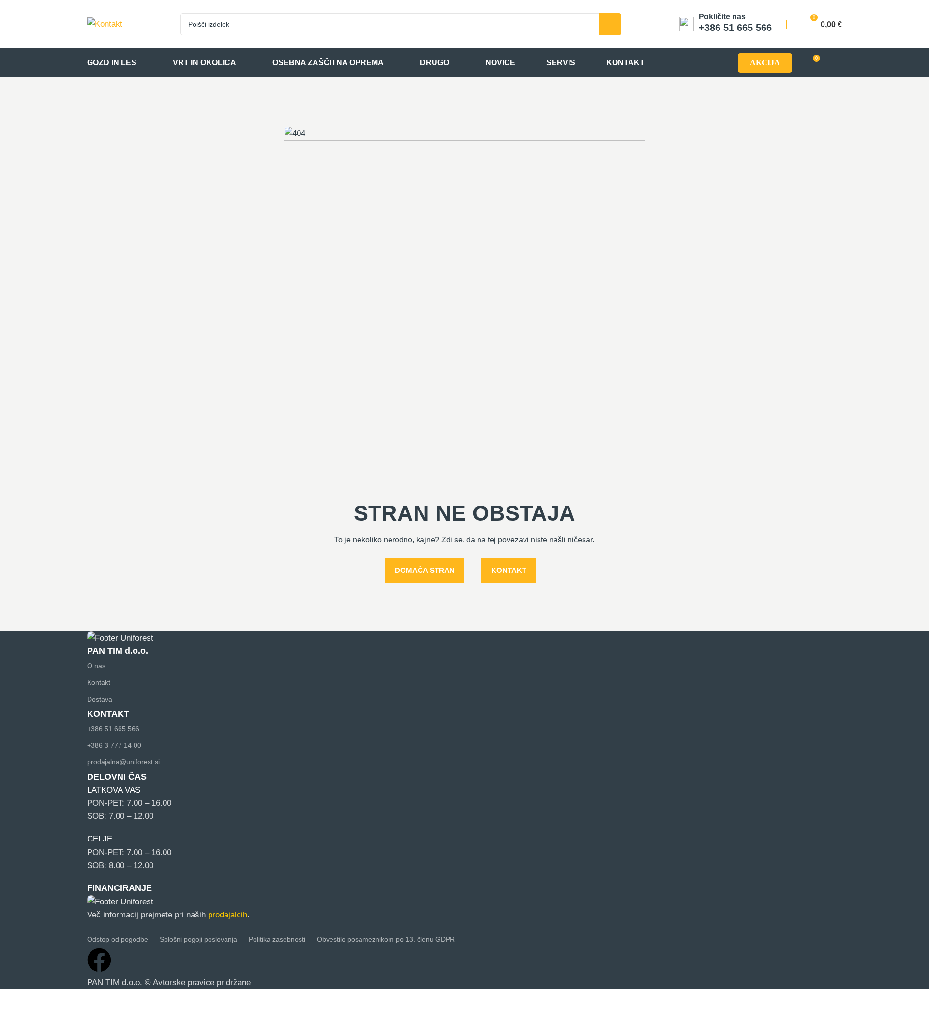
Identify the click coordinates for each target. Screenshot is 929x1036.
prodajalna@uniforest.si (123, 762)
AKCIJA (765, 63)
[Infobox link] (725, 24)
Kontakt (98, 682)
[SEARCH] (610, 24)
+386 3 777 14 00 (114, 745)
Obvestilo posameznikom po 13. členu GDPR (386, 939)
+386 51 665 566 (113, 729)
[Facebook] (99, 960)
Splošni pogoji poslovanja (198, 939)
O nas (96, 666)
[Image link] (120, 637)
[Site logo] (104, 23)
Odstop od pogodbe (117, 939)
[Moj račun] (837, 63)
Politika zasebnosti (277, 939)
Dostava (99, 699)
